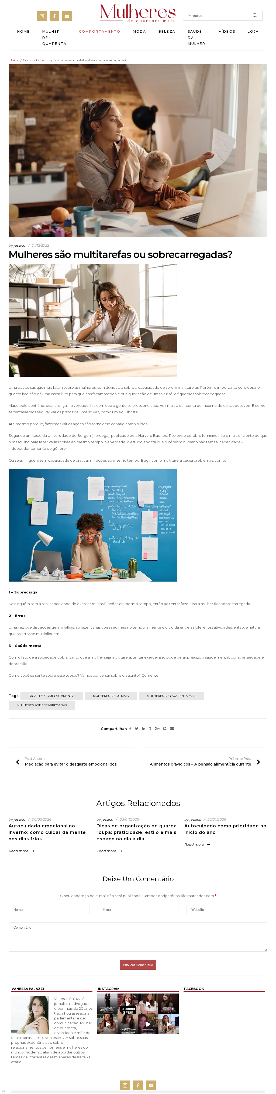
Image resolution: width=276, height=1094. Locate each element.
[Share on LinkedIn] (143, 728)
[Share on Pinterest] (164, 728)
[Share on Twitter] (137, 728)
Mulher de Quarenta (54, 37)
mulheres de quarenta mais (171, 696)
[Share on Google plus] (157, 728)
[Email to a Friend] (172, 728)
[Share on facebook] (130, 728)
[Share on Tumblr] (150, 728)
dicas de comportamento (52, 696)
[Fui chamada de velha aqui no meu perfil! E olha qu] (128, 1004)
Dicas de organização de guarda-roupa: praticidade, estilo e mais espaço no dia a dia (137, 832)
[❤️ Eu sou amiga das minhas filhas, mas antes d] (148, 1004)
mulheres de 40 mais (111, 696)
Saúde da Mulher (197, 37)
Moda (139, 31)
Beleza (166, 31)
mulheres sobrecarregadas (42, 705)
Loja (253, 31)
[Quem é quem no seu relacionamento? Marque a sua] (148, 1024)
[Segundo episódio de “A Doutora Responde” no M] (168, 1024)
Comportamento (99, 31)
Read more (18, 851)
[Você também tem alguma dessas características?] (128, 1024)
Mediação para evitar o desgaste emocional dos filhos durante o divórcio (72, 762)
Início (15, 60)
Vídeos (227, 31)
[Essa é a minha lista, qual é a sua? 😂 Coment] (107, 1024)
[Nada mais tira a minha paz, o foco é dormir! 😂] (107, 1004)
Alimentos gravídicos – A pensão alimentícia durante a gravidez (204, 762)
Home (23, 31)
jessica (20, 245)
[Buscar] (255, 16)
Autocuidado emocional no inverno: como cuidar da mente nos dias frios (47, 832)
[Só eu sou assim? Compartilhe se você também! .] (168, 1004)
